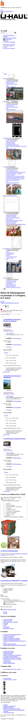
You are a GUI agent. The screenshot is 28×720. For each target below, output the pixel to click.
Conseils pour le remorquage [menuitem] (12, 106)
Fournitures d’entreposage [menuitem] (11, 183)
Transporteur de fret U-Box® (10, 679)
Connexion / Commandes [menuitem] (9, 42)
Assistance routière (7, 620)
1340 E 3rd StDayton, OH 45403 (7, 450)
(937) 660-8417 (9, 396)
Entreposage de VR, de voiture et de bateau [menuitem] (15, 176)
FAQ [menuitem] (7, 85)
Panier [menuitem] (7, 40)
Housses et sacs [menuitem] (9, 219)
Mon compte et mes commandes (10, 622)
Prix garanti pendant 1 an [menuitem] (9, 35)
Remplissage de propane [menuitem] (11, 280)
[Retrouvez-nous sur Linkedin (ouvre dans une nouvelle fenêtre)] (4, 689)
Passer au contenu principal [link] (7, 11)
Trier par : (3, 314)
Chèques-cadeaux (7, 661)
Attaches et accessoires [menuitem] (10, 86)
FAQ (4, 625)
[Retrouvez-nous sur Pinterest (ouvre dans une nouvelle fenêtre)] (4, 687)
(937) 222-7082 (9, 452)
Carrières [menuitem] (5, 36)
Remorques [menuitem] (5, 78)
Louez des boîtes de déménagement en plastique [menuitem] (16, 224)
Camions (8, 503)
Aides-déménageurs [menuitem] (7, 248)
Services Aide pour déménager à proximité (14, 580)
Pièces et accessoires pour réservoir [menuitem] (13, 287)
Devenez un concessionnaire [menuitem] (9, 38)
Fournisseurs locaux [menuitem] (10, 252)
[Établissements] (6, 31)
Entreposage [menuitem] (6, 166)
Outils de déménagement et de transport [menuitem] (14, 220)
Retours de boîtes (10, 514)
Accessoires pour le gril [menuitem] (11, 282)
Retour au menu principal (12, 80)
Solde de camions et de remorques (14, 506)
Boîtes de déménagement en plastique (14, 516)
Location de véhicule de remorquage (11, 638)
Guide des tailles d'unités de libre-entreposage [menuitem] (15, 177)
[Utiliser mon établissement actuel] (11, 497)
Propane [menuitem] (5, 278)
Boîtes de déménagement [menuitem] (11, 215)
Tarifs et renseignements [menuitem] (11, 141)
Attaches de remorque (11, 512)
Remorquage (6, 101)
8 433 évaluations (17, 401)
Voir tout (6, 352)
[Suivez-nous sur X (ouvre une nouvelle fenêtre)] (4, 691)
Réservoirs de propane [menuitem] (10, 286)
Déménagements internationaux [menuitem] (12, 144)
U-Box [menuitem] (7, 138)
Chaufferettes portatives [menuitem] (11, 284)
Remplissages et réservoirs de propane (12, 657)
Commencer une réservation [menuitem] (12, 81)
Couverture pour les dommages (10, 656)
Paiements (5, 623)
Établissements (8, 712)
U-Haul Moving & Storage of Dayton (14, 438)
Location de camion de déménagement (12, 634)
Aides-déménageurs (16, 248)
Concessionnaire (7, 678)
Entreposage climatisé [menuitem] (10, 174)
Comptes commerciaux (8, 651)
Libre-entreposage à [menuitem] (12, 171)
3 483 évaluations (17, 338)
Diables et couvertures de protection (11, 639)
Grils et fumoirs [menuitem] (9, 283)
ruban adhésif (16, 553)
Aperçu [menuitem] (7, 251)
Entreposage (12, 166)
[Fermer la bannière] (2, 1)
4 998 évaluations (17, 458)
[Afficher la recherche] (4, 31)
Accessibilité (6, 627)
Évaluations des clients (8, 628)
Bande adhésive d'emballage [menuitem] (12, 221)
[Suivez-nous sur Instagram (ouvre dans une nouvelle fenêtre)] (4, 685)
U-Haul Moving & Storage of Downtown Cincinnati (12, 320)
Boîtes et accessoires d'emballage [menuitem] (10, 195)
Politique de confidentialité (9, 706)
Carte (7, 307)
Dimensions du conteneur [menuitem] (11, 148)
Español (5, 613)
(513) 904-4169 (9, 333)
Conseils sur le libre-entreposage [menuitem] (12, 182)
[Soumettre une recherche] (15, 33)
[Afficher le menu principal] (2, 13)
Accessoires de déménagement (13, 511)
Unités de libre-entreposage (9, 643)
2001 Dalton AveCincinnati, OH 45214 (8, 330)
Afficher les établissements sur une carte (10, 302)
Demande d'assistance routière (9, 609)
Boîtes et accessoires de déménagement (12, 655)
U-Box (16, 138)
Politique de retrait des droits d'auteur (11, 708)
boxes (11, 553)
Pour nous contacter (7, 619)
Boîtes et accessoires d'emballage (11, 212)
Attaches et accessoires (8, 652)
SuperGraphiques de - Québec (12, 669)
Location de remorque (8, 637)
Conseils (5, 624)
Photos (9, 327)
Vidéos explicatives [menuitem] (10, 82)
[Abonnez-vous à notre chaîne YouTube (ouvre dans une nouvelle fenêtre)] (4, 693)
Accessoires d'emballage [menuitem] (11, 216)
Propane (9, 278)
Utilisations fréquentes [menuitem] (10, 143)
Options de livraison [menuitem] (10, 142)
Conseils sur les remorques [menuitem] (11, 84)
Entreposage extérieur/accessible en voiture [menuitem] (15, 178)
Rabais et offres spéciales (9, 663)
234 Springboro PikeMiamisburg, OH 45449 (8, 393)
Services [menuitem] (8, 255)
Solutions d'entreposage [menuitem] (11, 222)
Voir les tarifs (6, 371)
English (5, 612)
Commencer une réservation (12, 104)
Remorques (11, 78)
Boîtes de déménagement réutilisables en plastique (14, 645)
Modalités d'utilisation (8, 707)
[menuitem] (16, 104)
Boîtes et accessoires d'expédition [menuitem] (13, 217)
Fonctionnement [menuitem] (9, 254)
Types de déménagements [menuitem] (11, 256)
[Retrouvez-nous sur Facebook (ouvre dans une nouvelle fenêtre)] (4, 682)
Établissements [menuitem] (7, 39)
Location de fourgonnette (9, 635)
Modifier (3, 301)
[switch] (14, 306)
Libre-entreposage (10, 505)
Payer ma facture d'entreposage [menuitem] (12, 180)
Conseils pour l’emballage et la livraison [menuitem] (16, 146)
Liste (7, 305)
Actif (2, 10)
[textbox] (18, 497)
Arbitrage (5, 704)
